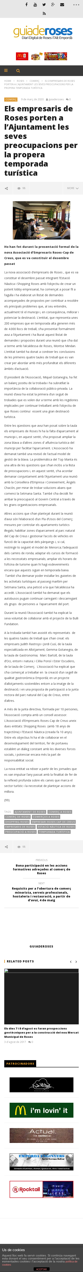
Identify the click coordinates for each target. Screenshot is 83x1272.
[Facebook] (26, 4)
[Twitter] (44, 4)
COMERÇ (34, 80)
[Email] (62, 4)
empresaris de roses (20, 826)
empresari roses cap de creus (53, 821)
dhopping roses (17, 821)
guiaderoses (56, 99)
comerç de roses (17, 816)
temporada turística (54, 831)
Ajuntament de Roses (30, 811)
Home (7, 80)
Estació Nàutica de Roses (56, 826)
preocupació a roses (20, 831)
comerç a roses (60, 811)
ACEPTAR (41, 1269)
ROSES (20, 80)
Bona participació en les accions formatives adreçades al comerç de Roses (41, 867)
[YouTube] (35, 4)
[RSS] (44, 13)
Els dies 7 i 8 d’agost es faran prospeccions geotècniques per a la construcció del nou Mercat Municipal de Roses (41, 1033)
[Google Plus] (53, 4)
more (71, 188)
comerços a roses (46, 816)
